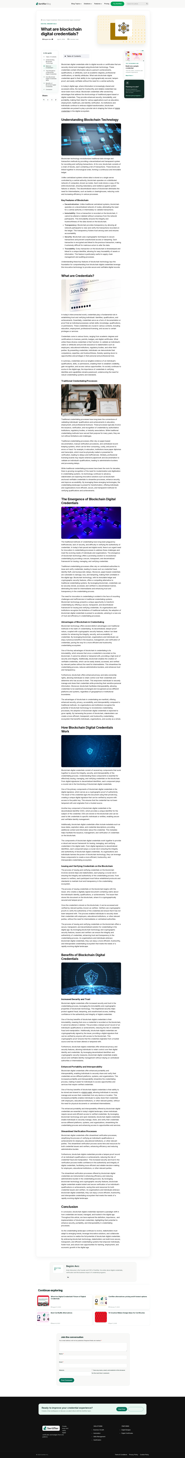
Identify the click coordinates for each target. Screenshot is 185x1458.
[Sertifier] (43, 4)
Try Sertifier (117, 4)
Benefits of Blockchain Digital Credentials (51, 85)
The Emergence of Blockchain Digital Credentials (51, 72)
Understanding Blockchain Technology (50, 61)
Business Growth (98, 1430)
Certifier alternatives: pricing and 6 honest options (127, 1296)
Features (97, 4)
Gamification (97, 1440)
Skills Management (99, 1436)
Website (61, 1370)
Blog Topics (75, 4)
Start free (121, 1409)
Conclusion (49, 89)
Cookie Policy (144, 1454)
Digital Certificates (127, 1433)
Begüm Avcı (47, 39)
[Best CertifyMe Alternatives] (43, 1317)
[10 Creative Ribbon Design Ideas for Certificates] (101, 1317)
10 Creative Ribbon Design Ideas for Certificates (126, 1313)
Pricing (106, 4)
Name (61, 1354)
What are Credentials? (49, 66)
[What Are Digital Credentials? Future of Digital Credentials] (43, 1300)
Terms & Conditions (121, 1454)
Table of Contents (51, 57)
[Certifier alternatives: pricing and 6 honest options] (101, 1300)
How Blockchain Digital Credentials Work (51, 78)
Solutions (87, 4)
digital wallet (87, 1092)
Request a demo (135, 1409)
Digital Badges (126, 1430)
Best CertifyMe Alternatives (61, 1313)
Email (61, 1362)
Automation (96, 1433)
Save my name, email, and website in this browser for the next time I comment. (108, 1371)
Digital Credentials (52, 20)
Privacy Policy (133, 1454)
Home (44, 20)
